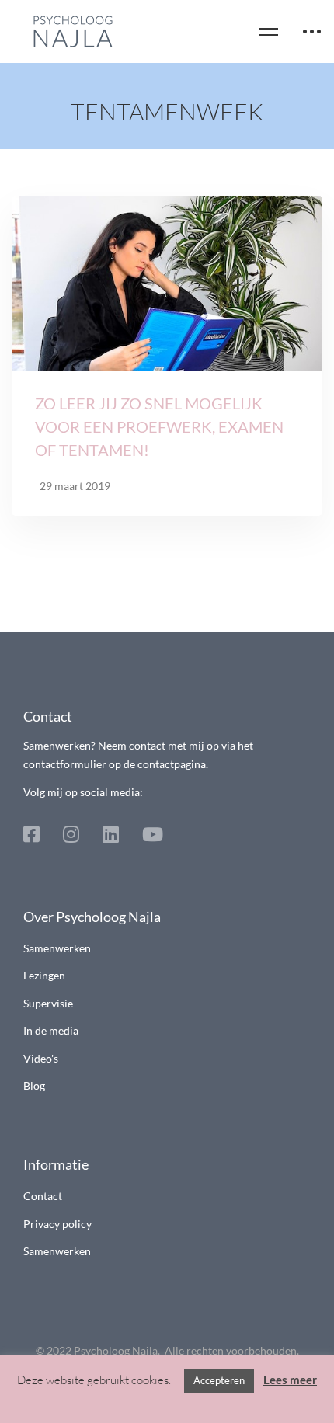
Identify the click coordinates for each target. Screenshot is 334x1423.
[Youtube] (152, 834)
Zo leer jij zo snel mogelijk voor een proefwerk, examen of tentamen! (159, 426)
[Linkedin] (110, 834)
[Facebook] (31, 834)
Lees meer (290, 1379)
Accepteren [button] (219, 1380)
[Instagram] (71, 834)
